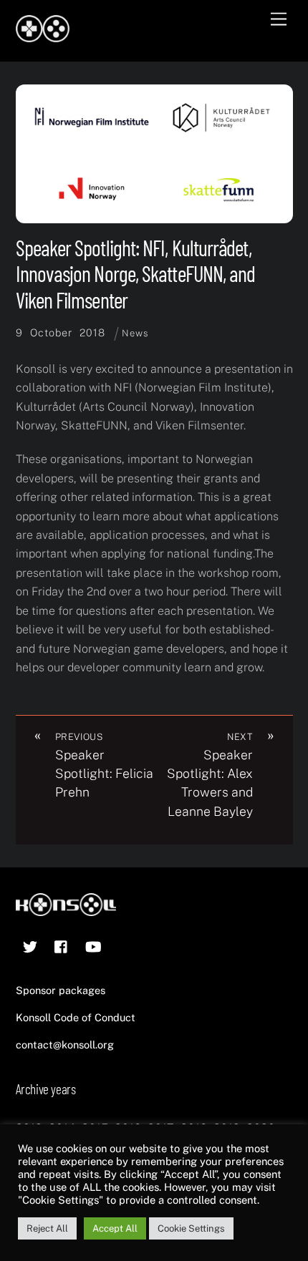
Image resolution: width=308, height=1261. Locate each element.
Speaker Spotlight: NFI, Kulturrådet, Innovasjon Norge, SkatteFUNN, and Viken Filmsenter (136, 274)
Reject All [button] (47, 1228)
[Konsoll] (42, 36)
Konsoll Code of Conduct (75, 1017)
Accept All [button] (115, 1228)
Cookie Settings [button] (191, 1228)
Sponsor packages (60, 990)
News (135, 333)
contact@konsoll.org (65, 1044)
